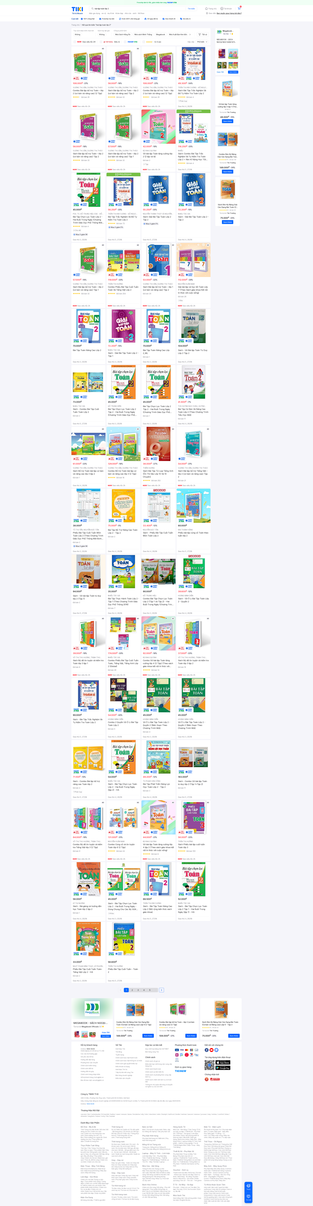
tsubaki (112, 1116)
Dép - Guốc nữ (127, 1163)
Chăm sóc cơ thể (91, 1183)
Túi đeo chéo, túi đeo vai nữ (121, 1188)
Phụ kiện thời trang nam (155, 1139)
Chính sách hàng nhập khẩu (90, 1074)
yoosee (203, 1114)
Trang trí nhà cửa (148, 1169)
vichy (103, 1116)
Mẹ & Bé (186, 1137)
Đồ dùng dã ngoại (218, 1146)
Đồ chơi (102, 1129)
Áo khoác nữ (128, 1131)
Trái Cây (84, 1148)
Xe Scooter (192, 1189)
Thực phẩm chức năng (92, 1181)
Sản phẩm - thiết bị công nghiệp (187, 1142)
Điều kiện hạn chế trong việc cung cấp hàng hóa (158, 1065)
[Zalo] (216, 1050)
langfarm (91, 1116)
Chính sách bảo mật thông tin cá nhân (129, 1061)
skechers (152, 1114)
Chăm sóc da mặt (87, 1179)
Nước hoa (88, 1191)
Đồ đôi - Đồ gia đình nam (127, 1150)
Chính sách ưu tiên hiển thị (154, 1072)
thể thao (141, 13)
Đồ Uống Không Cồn (155, 1195)
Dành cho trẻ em (91, 1158)
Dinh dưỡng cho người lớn (93, 1137)
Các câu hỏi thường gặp (89, 1054)
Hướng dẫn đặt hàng (88, 1060)
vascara (83, 1114)
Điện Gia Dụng (87, 1197)
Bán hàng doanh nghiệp (124, 1075)
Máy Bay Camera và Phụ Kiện (217, 1179)
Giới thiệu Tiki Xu (121, 1069)
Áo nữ (114, 1129)
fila (107, 1116)
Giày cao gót (116, 1163)
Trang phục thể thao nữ (212, 1144)
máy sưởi (207, 1187)
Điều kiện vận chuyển (123, 1078)
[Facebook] (207, 1050)
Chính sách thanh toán (153, 1069)
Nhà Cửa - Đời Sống (150, 1166)
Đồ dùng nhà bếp (87, 1200)
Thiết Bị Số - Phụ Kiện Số (183, 1151)
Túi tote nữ (124, 1190)
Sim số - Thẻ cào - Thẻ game (191, 1180)
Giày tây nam (126, 1175)
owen (118, 1114)
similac (214, 1114)
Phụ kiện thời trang (150, 1136)
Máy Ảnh (222, 1180)
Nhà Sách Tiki (179, 1195)
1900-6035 (91, 1049)
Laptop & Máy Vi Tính (189, 1141)
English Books (185, 1200)
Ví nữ (134, 1188)
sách (134, 13)
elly (142, 1114)
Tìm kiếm (191, 9)
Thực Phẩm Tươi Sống (90, 1145)
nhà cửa (128, 13)
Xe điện (193, 1187)
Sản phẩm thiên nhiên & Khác (93, 1186)
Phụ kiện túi (134, 1190)
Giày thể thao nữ (221, 1158)
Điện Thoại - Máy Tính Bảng (93, 1166)
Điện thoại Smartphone (89, 1169)
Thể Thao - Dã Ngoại (213, 1142)
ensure (123, 1114)
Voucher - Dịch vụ (180, 1170)
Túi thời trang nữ (119, 1186)
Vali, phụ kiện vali (164, 1131)
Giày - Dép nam (118, 1173)
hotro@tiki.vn (99, 1077)
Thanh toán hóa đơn (180, 1173)
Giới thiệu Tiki (120, 1049)
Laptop (162, 1162)
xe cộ (103, 13)
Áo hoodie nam (121, 1148)
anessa (197, 1114)
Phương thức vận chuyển (89, 1063)
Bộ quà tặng (152, 1197)
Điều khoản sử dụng (123, 1066)
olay (209, 1114)
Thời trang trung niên (123, 1137)
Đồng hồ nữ (155, 1147)
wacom (190, 1114)
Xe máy (179, 1189)
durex (130, 1114)
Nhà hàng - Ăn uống (185, 1176)
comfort (221, 1114)
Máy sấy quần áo (215, 1137)
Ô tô (185, 1189)
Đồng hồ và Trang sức (151, 1144)
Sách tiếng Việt (178, 1198)
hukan (98, 1116)
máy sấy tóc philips (219, 1189)
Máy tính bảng (90, 1173)
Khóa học (191, 1173)
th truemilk (105, 1114)
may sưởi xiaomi (215, 1193)
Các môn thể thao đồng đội (218, 1154)
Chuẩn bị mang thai (92, 1141)
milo (146, 1114)
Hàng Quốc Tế (179, 1127)
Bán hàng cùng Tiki (152, 1052)
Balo (143, 1129)
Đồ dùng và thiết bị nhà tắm (156, 1175)
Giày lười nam (116, 1175)
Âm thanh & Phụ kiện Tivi (212, 1129)
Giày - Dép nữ (117, 1160)
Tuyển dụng (120, 1055)
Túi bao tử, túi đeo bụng (130, 1199)
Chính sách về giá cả (152, 1061)
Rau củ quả (88, 1150)
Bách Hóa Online (149, 1185)
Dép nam (122, 1177)
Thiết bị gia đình (99, 1200)
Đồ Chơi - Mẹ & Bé (88, 1127)
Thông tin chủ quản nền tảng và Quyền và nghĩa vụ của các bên (159, 1086)
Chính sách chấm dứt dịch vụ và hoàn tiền (158, 1081)
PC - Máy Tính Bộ (152, 1162)
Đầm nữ (119, 1129)
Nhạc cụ (159, 1178)
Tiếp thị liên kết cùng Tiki (124, 1072)
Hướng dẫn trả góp (87, 1071)
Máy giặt (211, 1133)
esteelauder (96, 1114)
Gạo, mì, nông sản (92, 1154)
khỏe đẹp (119, 13)
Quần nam (125, 1144)
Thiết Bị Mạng (154, 1160)
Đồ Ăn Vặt (150, 1193)
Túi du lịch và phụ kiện (154, 1129)
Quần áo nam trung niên (124, 1154)
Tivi (209, 1135)
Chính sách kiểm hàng (88, 1065)
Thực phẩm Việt (99, 1150)
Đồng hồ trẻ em (165, 1149)
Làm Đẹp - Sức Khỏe (89, 1177)
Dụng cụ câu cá (214, 1152)
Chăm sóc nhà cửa (94, 1162)
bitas (227, 1114)
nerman (184, 1114)
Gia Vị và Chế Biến (152, 1191)
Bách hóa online (183, 1139)
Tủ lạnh (210, 1131)
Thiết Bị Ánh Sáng (218, 1171)
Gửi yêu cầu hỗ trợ (87, 1057)
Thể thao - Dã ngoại (183, 1133)
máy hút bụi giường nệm (217, 1196)
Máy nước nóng (217, 1135)
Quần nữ (126, 1129)
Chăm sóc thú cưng (149, 1187)
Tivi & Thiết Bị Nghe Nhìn (185, 1144)
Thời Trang (192, 1129)
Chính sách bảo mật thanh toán (126, 1058)
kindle (178, 1114)
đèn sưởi (215, 1187)
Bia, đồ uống (88, 1156)
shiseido (84, 1116)
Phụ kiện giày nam (122, 1179)
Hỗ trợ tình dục (98, 1191)
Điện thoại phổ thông (92, 1171)
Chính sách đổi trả (87, 1068)
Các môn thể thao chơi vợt (217, 1155)
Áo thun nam (116, 1144)
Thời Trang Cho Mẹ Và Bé (90, 1129)
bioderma (136, 1114)
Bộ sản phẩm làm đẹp (93, 1192)
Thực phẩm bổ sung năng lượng (218, 1159)
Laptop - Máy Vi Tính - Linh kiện (156, 1153)
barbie (112, 1114)
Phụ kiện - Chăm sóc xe (181, 1187)
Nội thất (152, 1173)
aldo (158, 1114)
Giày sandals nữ (123, 1165)
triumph (164, 1114)
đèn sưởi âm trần (214, 1201)
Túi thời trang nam (119, 1194)
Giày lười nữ (130, 1167)
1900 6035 (90, 1104)
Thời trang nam (118, 1142)
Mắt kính (162, 1138)
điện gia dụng (94, 13)
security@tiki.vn (98, 1080)
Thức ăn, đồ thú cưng (92, 1160)
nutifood (171, 1114)
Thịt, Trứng (91, 1148)
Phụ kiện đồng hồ (153, 1149)
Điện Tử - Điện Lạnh (212, 1127)
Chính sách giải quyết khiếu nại (126, 1063)
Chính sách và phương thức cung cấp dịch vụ (158, 1076)
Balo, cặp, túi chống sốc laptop (156, 1130)
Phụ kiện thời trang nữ (149, 1138)
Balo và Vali (147, 1127)
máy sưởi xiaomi (220, 1195)
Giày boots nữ (120, 1167)
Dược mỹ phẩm (100, 1193)
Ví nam (114, 1197)
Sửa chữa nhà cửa (152, 1171)
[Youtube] (211, 1050)
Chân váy (126, 1133)
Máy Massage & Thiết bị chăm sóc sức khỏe (95, 1184)
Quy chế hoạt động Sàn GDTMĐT (157, 1049)
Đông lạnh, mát (95, 1152)
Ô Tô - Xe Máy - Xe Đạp (183, 1185)
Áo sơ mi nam (125, 1146)
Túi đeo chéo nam (123, 1197)
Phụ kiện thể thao (218, 1148)
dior (89, 1114)
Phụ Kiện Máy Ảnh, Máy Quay (214, 1169)
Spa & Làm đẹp (188, 1175)
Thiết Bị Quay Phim (216, 1178)
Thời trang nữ (117, 1127)
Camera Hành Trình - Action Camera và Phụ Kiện (217, 1173)
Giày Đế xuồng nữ (125, 1169)
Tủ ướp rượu (226, 1137)
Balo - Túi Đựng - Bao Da (217, 1175)
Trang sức (145, 1147)
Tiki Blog (119, 1052)
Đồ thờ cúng (150, 1178)
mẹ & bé (110, 13)
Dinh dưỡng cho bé (91, 1135)
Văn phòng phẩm (191, 1198)
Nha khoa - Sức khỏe (186, 1178)
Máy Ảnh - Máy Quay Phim (215, 1166)
